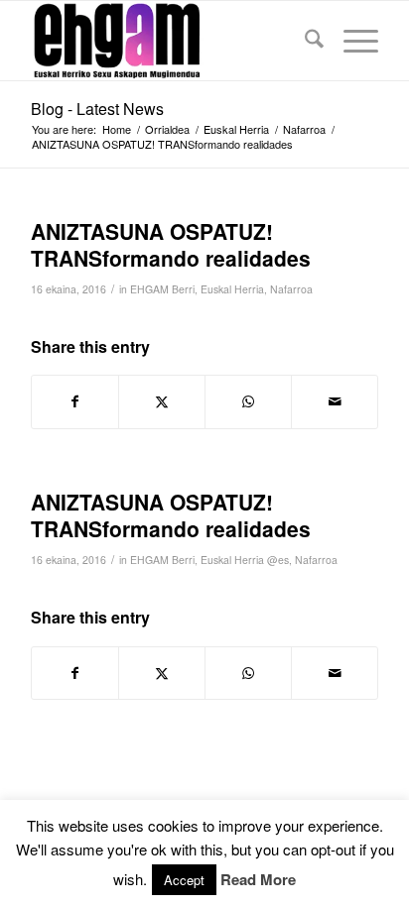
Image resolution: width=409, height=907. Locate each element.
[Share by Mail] (334, 401)
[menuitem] (304, 40)
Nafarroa (291, 289)
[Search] (304, 40)
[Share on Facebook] (75, 401)
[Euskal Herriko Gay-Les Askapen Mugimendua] (170, 40)
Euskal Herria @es (245, 559)
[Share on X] (161, 401)
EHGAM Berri (162, 289)
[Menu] (351, 40)
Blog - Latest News (97, 108)
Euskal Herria (232, 289)
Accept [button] (184, 879)
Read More (258, 879)
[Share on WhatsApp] (248, 401)
